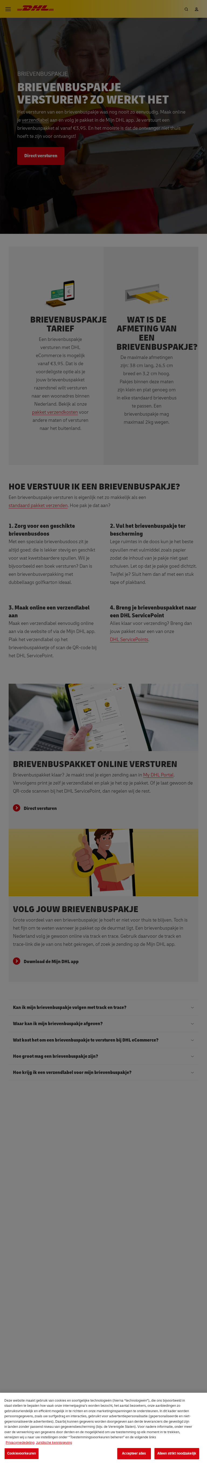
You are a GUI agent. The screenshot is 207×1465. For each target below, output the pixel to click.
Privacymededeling (20, 1442)
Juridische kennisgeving (54, 1442)
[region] (103, 1429)
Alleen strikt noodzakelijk (176, 1453)
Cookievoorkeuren (21, 1453)
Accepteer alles (134, 1453)
